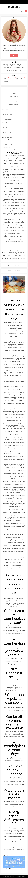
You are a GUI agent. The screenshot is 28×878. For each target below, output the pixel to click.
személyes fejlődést (9, 325)
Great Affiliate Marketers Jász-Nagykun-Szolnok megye (14, 868)
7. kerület (8, 252)
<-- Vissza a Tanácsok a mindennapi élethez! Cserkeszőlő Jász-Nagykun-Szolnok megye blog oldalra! (14, 849)
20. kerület (13, 258)
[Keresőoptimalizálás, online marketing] (14, 7)
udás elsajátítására (14, 537)
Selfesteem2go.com (7, 142)
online (5, 78)
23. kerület (14, 260)
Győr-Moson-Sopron (18, 65)
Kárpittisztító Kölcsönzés (14, 104)
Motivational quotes (7, 144)
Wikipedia (5, 127)
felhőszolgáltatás (7, 132)
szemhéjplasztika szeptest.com (18, 661)
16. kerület (23, 255)
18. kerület (16, 256)
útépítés (22, 78)
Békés (13, 64)
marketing (11, 78)
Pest (12, 68)
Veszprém (16, 70)
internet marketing (7, 137)
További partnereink (7, 130)
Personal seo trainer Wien (14, 96)
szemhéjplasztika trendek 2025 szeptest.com (14, 688)
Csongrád (9, 65)
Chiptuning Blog (17, 44)
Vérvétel (14, 93)
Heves (8, 67)
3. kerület (18, 249)
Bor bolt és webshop (7, 119)
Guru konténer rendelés (8, 117)
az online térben (15, 47)
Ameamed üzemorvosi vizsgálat (10, 114)
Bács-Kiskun (6, 64)
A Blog (7, 50)
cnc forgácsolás (7, 109)
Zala (20, 70)
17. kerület (11, 256)
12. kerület (15, 253)
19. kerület (9, 258)
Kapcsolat (14, 55)
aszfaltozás (6, 81)
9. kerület (17, 252)
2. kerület (13, 249)
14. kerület (13, 255)
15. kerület (18, 255)
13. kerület (8, 255)
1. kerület (9, 249)
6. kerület (16, 250)
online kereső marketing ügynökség (11, 149)
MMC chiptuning (6, 147)
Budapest (5, 65)
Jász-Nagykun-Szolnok (14, 67)
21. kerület (18, 258)
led (17, 78)
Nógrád (9, 68)
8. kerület (13, 252)
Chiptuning (5, 122)
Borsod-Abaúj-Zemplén (20, 64)
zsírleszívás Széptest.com (14, 97)
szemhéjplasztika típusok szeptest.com (12, 784)
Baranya (10, 64)
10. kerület (22, 252)
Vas (13, 70)
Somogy (15, 68)
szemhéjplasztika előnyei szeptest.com (12, 760)
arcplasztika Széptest (14, 101)
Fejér (12, 65)
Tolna (11, 70)
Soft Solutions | (17, 876)
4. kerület (22, 249)
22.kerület (23, 258)
